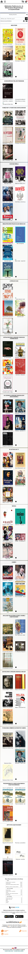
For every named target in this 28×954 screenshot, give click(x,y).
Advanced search (4, 20)
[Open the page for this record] (8, 36)
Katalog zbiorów (13, 14)
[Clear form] (24, 21)
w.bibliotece (5, 926)
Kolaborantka (8, 894)
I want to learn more (9, 950)
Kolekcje (9, 20)
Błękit (7, 900)
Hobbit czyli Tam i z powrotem (10, 882)
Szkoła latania (8, 883)
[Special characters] (26, 21)
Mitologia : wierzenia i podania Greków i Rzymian (13, 886)
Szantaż (7, 901)
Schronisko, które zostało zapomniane (12, 893)
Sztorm (7, 892)
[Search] (26, 18)
